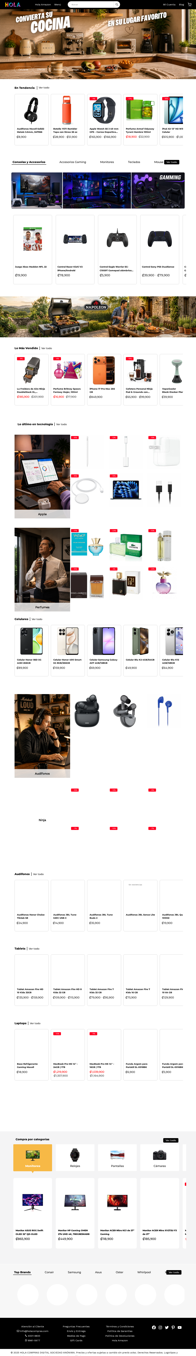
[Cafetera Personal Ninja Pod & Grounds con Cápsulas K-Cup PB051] (140, 370)
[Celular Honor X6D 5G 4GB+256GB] (31, 641)
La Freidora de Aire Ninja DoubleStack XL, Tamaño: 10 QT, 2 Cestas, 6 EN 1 (31, 390)
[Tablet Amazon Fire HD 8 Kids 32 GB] (67, 975)
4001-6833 (33, 1340)
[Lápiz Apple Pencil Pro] (87, 452)
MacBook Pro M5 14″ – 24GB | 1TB (65, 1070)
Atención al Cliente (32, 1330)
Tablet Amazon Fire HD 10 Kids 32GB (30, 995)
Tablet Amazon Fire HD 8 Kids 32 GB (67, 995)
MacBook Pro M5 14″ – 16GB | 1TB (102, 1070)
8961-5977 (33, 1344)
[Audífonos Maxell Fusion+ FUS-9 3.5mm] (164, 749)
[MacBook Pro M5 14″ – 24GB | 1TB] (67, 1049)
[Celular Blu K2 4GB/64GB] (140, 641)
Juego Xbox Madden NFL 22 (31, 266)
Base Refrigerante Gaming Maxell (27, 1070)
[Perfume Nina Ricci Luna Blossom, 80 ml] (164, 583)
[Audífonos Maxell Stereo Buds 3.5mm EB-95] (164, 711)
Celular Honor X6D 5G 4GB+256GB (29, 661)
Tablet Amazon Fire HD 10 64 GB (175, 995)
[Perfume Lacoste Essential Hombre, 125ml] (126, 545)
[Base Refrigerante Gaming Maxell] (31, 1049)
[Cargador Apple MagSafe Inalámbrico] (87, 490)
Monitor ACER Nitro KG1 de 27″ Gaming (117, 1236)
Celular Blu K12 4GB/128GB (170, 661)
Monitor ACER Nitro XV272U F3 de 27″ (160, 1236)
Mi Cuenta (169, 4)
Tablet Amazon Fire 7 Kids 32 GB (102, 995)
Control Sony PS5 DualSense (158, 266)
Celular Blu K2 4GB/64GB (140, 659)
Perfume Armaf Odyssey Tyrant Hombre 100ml (140, 130)
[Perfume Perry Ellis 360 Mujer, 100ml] (164, 545)
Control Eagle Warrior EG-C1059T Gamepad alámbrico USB (116, 269)
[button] (23, 69)
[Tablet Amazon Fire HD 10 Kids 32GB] (31, 975)
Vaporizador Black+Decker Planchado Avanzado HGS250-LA (176, 390)
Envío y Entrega (76, 1335)
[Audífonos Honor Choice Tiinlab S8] (126, 711)
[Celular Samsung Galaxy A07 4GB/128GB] (104, 641)
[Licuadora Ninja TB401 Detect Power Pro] (164, 804)
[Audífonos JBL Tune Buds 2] (104, 900)
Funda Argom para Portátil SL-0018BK (136, 1070)
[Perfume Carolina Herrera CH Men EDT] (126, 583)
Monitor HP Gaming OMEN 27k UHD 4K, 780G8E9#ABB (74, 1236)
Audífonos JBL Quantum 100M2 (176, 921)
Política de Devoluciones (119, 1340)
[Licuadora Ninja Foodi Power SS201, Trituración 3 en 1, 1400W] (87, 842)
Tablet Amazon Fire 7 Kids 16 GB (138, 995)
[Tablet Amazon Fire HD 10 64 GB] (176, 975)
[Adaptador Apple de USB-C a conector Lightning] (126, 452)
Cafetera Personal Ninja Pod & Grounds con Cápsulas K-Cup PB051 (139, 390)
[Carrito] (189, 4)
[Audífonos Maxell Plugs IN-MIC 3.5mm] (126, 749)
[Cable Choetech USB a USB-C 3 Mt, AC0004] (164, 490)
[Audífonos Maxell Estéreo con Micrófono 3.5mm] (87, 749)
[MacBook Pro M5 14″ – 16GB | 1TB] (104, 1049)
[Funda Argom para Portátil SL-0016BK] (176, 1049)
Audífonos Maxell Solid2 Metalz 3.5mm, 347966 (30, 130)
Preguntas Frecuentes (76, 1330)
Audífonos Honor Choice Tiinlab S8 (31, 921)
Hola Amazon (43, 4)
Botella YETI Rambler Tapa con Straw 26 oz (65, 130)
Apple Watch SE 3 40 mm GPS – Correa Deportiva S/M (104, 130)
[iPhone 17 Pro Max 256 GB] (104, 370)
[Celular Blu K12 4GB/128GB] (176, 641)
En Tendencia (25, 87)
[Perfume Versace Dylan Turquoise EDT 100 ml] (87, 545)
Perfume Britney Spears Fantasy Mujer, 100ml (67, 390)
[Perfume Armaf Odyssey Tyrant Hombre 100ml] (140, 110)
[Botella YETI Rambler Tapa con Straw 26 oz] (67, 110)
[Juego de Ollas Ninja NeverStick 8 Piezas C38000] (87, 804)
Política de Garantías (119, 1335)
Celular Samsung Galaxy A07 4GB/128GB (103, 661)
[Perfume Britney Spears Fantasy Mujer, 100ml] (67, 370)
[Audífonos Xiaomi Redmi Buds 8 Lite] (87, 711)
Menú (57, 4)
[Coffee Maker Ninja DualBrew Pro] (126, 842)
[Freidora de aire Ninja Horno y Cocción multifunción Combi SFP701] (164, 842)
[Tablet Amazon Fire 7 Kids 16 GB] (140, 975)
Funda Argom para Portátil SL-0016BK (173, 1070)
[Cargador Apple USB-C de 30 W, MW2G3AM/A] (164, 452)
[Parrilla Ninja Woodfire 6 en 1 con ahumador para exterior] (126, 804)
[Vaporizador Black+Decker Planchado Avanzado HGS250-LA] (176, 370)
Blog (181, 4)
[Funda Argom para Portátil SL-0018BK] (140, 1049)
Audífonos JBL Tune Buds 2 (101, 921)
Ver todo (171, 162)
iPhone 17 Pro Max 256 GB (102, 390)
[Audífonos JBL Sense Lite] (140, 900)
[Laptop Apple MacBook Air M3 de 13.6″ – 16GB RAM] (126, 490)
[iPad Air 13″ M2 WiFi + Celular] (176, 110)
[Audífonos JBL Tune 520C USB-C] (67, 900)
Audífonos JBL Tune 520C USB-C (64, 921)
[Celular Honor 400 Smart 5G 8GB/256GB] (67, 641)
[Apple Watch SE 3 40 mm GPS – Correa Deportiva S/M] (104, 110)
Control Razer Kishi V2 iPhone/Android (70, 268)
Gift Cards (76, 1344)
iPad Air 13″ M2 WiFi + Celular (174, 130)
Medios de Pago (76, 1340)
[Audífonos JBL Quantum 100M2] (176, 900)
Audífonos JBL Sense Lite (140, 919)
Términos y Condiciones (120, 1330)
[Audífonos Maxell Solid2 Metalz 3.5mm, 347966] (31, 110)
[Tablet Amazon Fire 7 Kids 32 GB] (104, 975)
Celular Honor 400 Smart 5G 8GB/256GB (67, 661)
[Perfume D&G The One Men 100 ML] (87, 583)
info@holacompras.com (34, 1335)
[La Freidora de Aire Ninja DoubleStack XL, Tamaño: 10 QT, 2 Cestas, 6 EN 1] (31, 370)
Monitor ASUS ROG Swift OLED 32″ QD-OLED (29, 1236)
